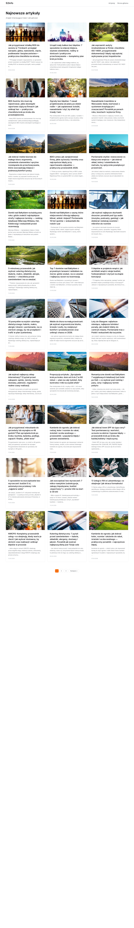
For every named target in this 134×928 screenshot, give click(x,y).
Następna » (73, 571)
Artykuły (112, 3)
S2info (9, 3)
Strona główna (122, 3)
